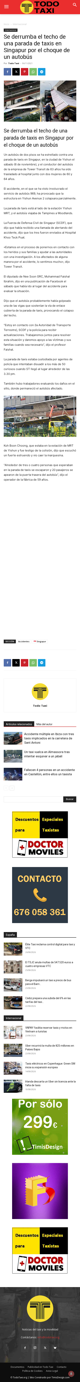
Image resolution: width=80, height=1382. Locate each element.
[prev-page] (6, 788)
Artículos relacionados (19, 724)
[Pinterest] (24, 71)
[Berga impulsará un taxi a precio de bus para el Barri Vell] (13, 984)
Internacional (20, 24)
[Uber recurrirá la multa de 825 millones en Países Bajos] (13, 1050)
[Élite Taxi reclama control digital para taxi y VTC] (13, 949)
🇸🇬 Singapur (39, 641)
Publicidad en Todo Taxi (40, 1367)
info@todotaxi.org (48, 1337)
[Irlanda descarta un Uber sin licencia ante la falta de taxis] (13, 1086)
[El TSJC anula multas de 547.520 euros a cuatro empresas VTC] (13, 967)
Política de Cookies (32, 1370)
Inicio (6, 24)
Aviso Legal (52, 1370)
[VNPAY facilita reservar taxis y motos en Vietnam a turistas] (13, 1032)
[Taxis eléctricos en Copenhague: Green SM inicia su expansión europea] (13, 1068)
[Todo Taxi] (40, 7)
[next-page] (12, 788)
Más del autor (44, 724)
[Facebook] (7, 71)
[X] (16, 71)
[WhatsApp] (33, 71)
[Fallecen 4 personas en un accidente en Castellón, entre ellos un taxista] (13, 774)
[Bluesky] (55, 1348)
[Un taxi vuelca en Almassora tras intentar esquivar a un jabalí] (13, 756)
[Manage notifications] (71, 1374)
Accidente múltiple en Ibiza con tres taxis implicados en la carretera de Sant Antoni (49, 738)
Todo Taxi (13, 63)
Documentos (17, 1367)
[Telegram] (41, 71)
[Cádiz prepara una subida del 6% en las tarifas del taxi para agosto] (13, 1002)
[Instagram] (35, 1348)
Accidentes (23, 641)
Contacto (61, 1367)
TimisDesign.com (61, 1377)
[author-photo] (40, 700)
